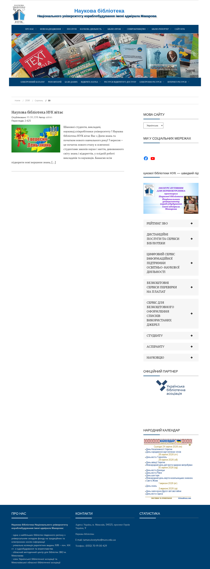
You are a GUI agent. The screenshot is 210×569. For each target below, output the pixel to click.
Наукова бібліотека (99, 10)
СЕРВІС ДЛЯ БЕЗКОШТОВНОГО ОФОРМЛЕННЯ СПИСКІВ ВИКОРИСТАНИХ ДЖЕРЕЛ (160, 314)
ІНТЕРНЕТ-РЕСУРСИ (177, 82)
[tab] (171, 223)
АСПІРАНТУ (155, 346)
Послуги (72, 29)
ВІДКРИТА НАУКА (89, 82)
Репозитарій (55, 82)
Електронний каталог (33, 82)
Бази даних (71, 82)
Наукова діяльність (91, 29)
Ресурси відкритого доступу (120, 82)
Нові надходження (50, 29)
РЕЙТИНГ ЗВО (157, 223)
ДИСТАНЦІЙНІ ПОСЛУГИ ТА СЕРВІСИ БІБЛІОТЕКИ (163, 238)
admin (49, 117)
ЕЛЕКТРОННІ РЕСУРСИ (150, 82)
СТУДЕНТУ (155, 336)
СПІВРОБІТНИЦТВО (136, 29)
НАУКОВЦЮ (155, 357)
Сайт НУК (180, 29)
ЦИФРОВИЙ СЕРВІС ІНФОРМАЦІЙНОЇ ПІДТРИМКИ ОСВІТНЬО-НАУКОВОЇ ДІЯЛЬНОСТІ (163, 263)
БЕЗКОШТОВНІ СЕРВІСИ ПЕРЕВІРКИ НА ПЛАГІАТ (162, 287)
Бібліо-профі (114, 29)
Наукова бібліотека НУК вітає (37, 112)
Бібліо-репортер (160, 29)
